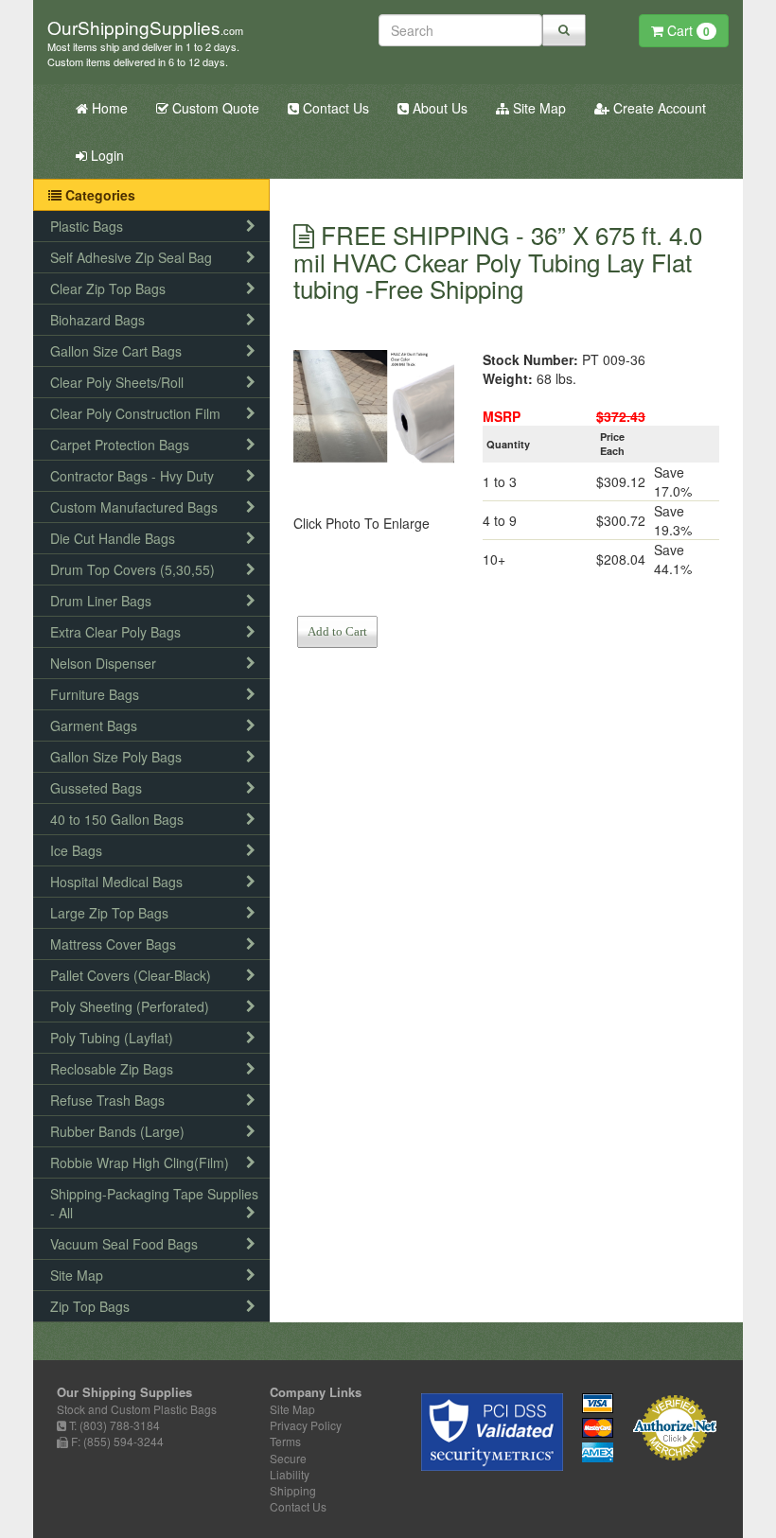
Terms (285, 1441)
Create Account (657, 107)
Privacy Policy (306, 1425)
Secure (288, 1458)
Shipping (293, 1490)
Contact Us (334, 107)
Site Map (537, 107)
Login (105, 155)
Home (108, 107)
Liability (289, 1474)
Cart (686, 30)
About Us (438, 107)
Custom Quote (213, 107)
